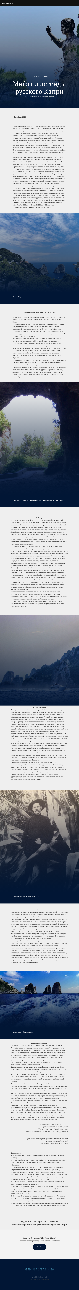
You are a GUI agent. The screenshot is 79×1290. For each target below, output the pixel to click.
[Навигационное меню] (75, 3)
